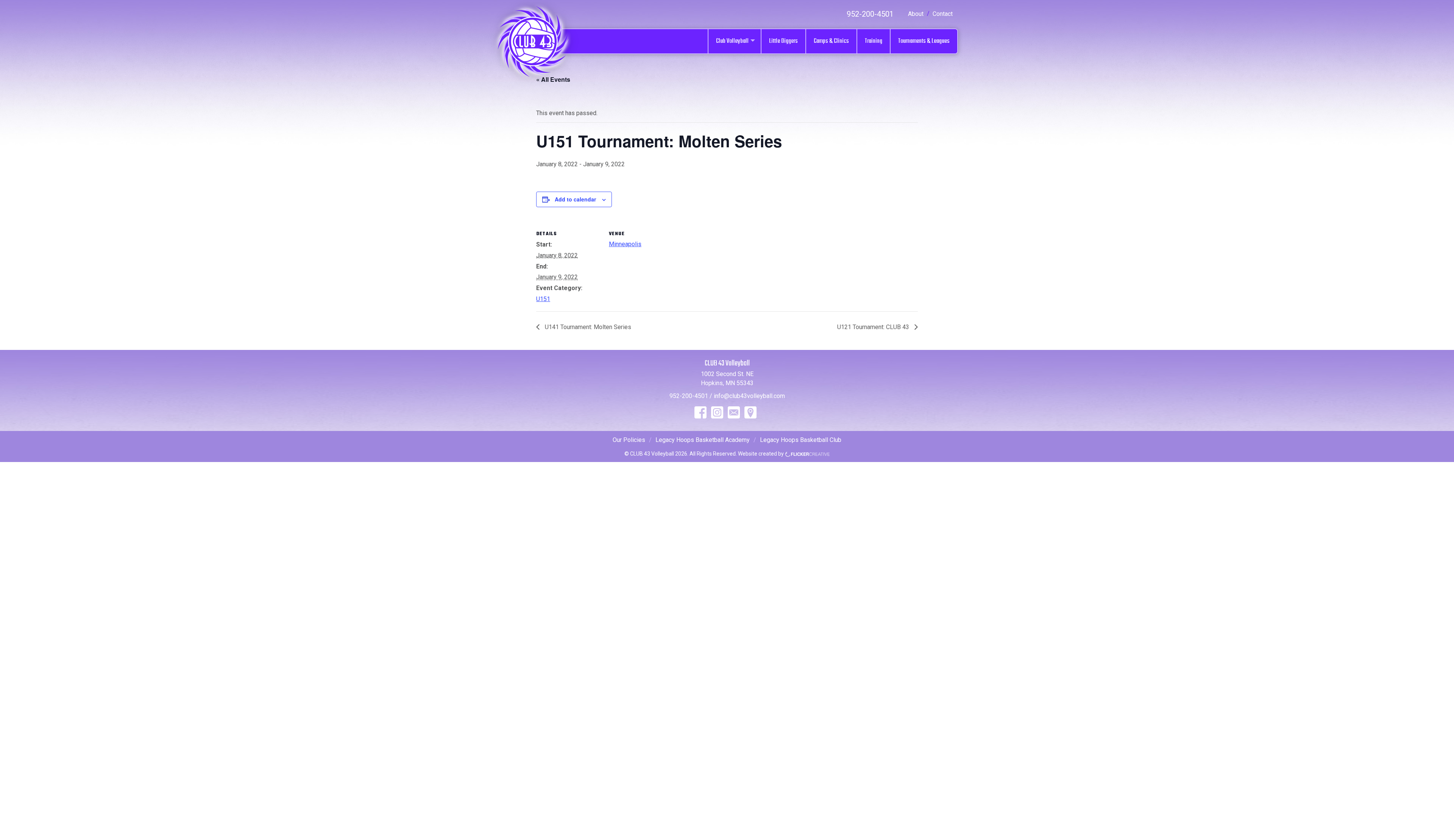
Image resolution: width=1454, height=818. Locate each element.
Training (873, 41)
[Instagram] (717, 412)
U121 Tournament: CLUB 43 (874, 327)
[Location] (750, 412)
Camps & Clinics (831, 41)
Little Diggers (783, 41)
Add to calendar (575, 199)
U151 (543, 299)
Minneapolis (625, 244)
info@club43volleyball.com (749, 396)
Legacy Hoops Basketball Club (800, 439)
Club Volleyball (732, 41)
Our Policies (629, 439)
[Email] (734, 412)
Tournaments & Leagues (924, 41)
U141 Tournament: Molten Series (587, 327)
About (916, 13)
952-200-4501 (870, 14)
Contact (943, 13)
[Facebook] (700, 412)
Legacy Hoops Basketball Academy (702, 439)
